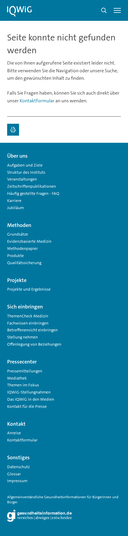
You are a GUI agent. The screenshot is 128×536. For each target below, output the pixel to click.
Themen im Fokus (23, 385)
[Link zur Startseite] (19, 11)
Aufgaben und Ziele (25, 165)
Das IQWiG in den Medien (30, 399)
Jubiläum (15, 207)
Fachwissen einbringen (28, 323)
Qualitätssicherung (24, 262)
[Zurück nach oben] (115, 153)
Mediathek (17, 378)
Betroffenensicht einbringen (32, 330)
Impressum (17, 480)
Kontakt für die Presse (27, 406)
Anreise (14, 432)
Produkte (15, 255)
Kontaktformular (37, 101)
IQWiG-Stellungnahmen (29, 392)
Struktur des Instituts (26, 172)
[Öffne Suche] (104, 10)
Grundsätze (17, 234)
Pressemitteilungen (24, 371)
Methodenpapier (22, 248)
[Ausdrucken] (13, 130)
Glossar (14, 474)
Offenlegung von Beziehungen (34, 344)
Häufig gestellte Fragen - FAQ (33, 193)
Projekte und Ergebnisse (29, 289)
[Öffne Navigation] (117, 10)
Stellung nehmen (22, 337)
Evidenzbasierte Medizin (29, 241)
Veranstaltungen (22, 179)
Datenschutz (18, 466)
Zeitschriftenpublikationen (31, 186)
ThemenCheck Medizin (27, 316)
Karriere (14, 200)
